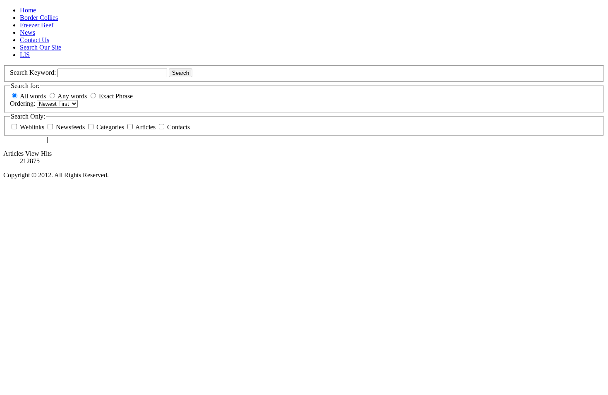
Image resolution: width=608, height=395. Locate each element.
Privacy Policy (69, 139)
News (27, 32)
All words (33, 96)
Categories (111, 127)
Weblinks (33, 127)
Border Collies (39, 17)
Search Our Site (40, 47)
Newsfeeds (71, 127)
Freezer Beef (36, 25)
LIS (25, 54)
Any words (72, 96)
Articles (146, 127)
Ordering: (23, 103)
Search (180, 73)
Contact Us (34, 39)
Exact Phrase (116, 96)
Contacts (178, 127)
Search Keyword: (33, 72)
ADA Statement (24, 139)
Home (28, 10)
